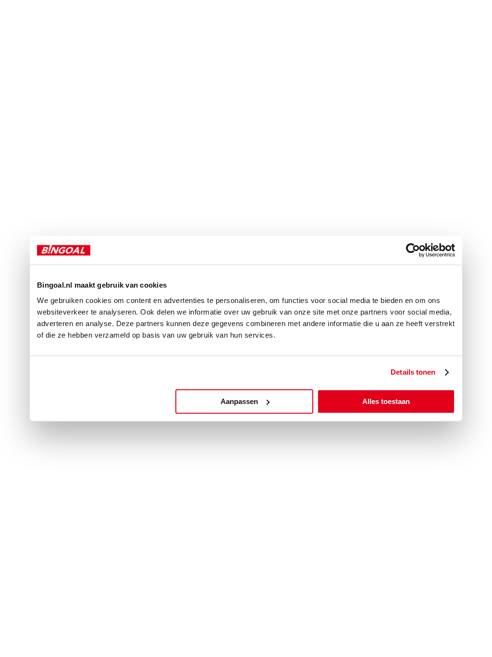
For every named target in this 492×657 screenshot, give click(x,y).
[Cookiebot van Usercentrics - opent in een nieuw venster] (413, 250)
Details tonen (413, 372)
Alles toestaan (386, 401)
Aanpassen (239, 401)
